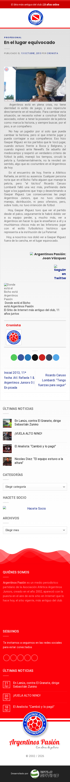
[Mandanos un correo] (27, 658)
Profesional (12, 37)
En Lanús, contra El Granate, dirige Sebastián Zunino (38, 422)
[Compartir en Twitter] (28, 357)
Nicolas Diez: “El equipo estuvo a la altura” (39, 460)
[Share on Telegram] (56, 357)
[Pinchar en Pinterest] (42, 357)
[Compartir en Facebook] (21, 357)
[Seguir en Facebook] (6, 658)
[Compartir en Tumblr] (49, 357)
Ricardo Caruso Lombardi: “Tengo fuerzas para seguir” (52, 380)
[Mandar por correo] (35, 357)
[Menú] (5, 18)
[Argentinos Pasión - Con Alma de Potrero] (35, 18)
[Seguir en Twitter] (20, 658)
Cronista (52, 53)
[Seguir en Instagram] (13, 658)
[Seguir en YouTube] (34, 658)
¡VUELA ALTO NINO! (28, 433)
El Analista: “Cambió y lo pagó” (35, 446)
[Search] (65, 18)
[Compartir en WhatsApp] (14, 357)
